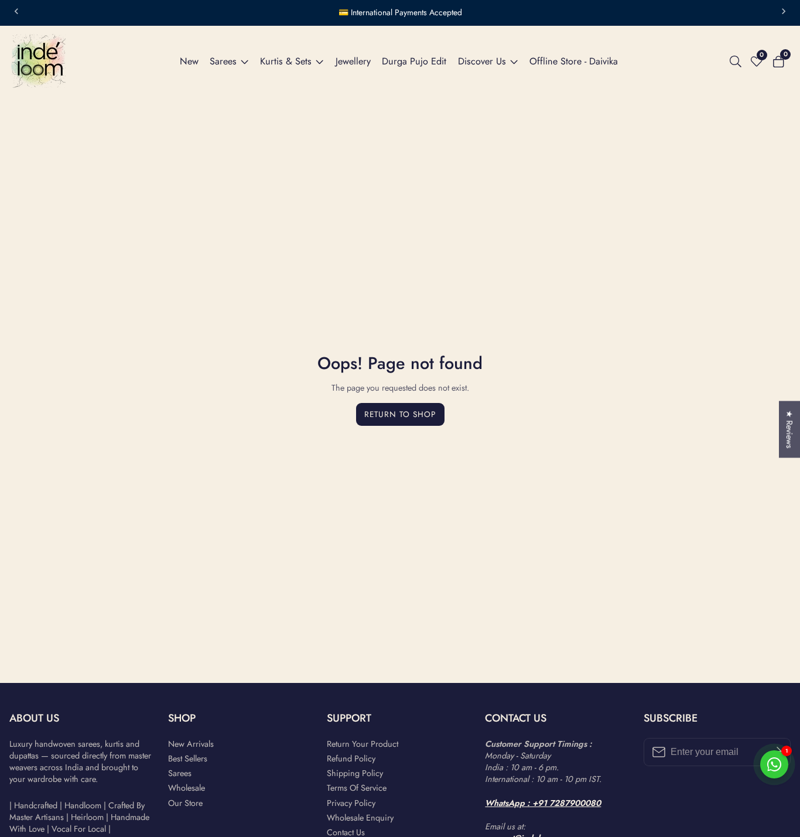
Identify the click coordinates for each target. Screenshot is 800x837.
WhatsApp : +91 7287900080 (543, 803)
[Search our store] (738, 61)
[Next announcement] (783, 13)
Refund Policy (351, 758)
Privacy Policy (351, 803)
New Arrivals (191, 744)
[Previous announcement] (16, 13)
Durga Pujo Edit (414, 61)
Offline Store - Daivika (573, 61)
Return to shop (400, 414)
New (189, 61)
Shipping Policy (355, 773)
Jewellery (353, 61)
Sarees (223, 61)
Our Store (185, 803)
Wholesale (186, 788)
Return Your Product (362, 744)
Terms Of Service (357, 788)
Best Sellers (187, 758)
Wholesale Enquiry (360, 818)
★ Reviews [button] (789, 429)
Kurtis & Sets (286, 61)
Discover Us (482, 61)
